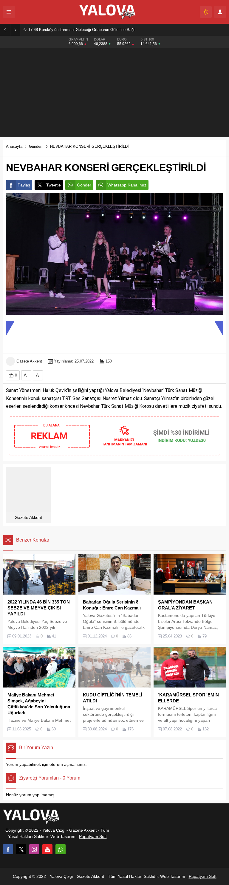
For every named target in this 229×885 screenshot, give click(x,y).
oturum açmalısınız (67, 764)
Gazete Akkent (29, 361)
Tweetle (53, 185)
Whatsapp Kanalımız (126, 185)
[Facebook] (8, 849)
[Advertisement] (114, 92)
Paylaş (24, 185)
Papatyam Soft (93, 836)
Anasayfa (14, 146)
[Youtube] (47, 849)
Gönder (84, 185)
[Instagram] (34, 849)
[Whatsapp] (60, 849)
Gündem (36, 146)
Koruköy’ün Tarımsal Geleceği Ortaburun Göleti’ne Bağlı (82, 29)
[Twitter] (21, 849)
